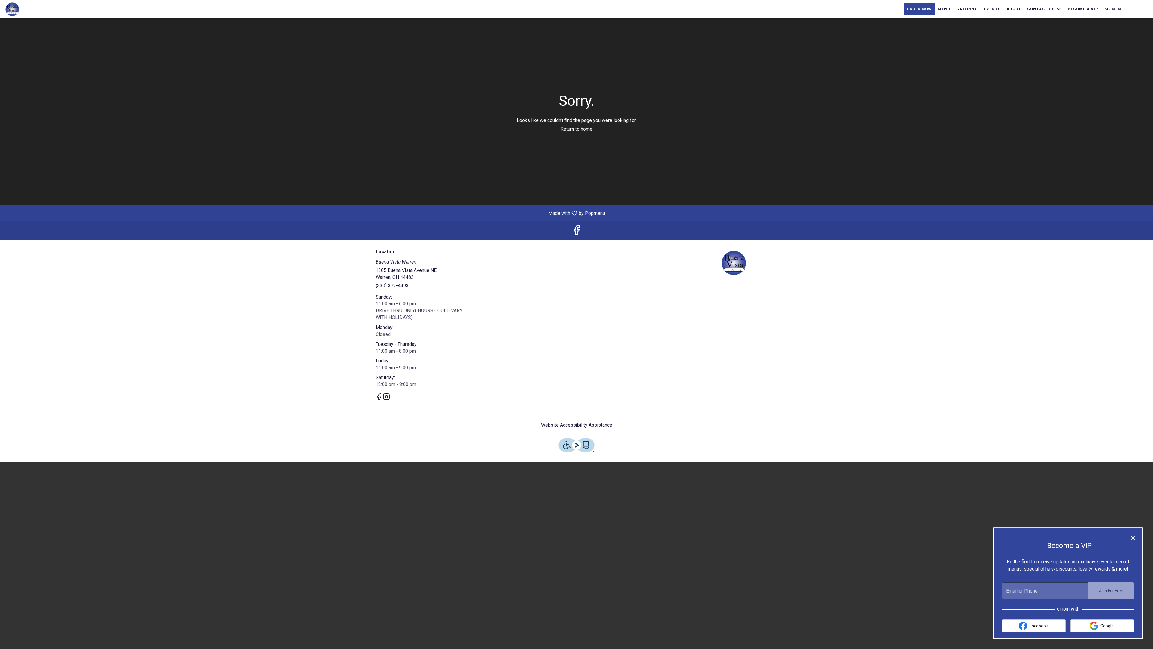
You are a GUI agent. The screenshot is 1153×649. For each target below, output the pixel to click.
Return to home (576, 129)
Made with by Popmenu (305, 213)
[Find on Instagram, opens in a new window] (386, 398)
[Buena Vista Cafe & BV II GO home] (32, 9)
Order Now (919, 9)
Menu (944, 9)
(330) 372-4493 (392, 285)
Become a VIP (1083, 9)
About (1013, 9)
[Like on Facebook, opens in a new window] (576, 232)
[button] (1044, 9)
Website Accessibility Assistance (576, 425)
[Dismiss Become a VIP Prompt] (1133, 538)
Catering (967, 9)
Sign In (1112, 9)
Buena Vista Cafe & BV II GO (734, 262)
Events (992, 9)
